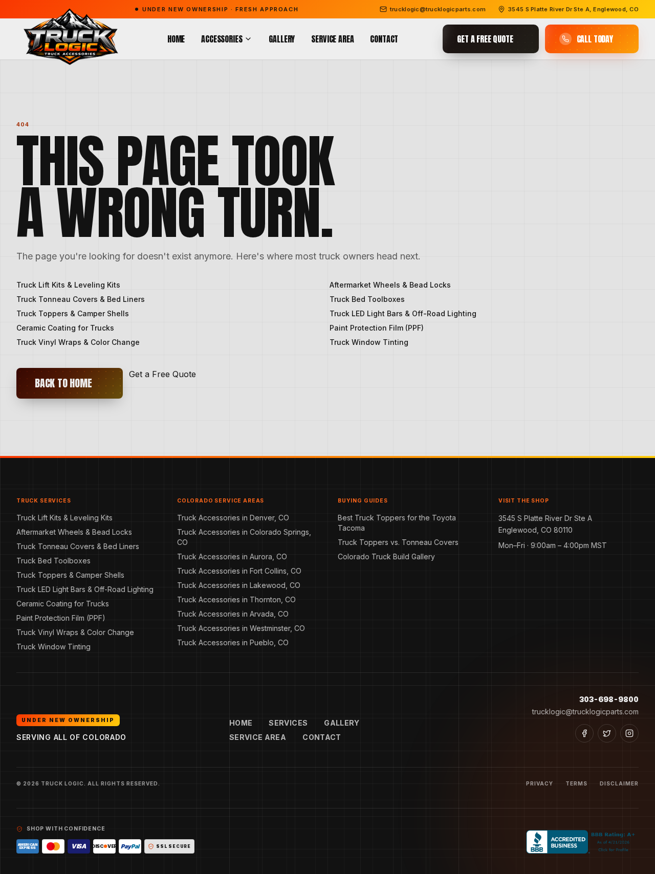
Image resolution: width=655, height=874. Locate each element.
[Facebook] (584, 733)
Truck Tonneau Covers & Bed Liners (80, 299)
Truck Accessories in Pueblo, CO (233, 642)
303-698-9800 (609, 699)
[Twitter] (607, 733)
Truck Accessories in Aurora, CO (232, 556)
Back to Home (63, 383)
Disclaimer (619, 783)
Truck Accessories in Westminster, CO (241, 628)
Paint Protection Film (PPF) (377, 327)
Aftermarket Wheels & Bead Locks (390, 284)
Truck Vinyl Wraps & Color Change (78, 342)
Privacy (539, 783)
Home (176, 39)
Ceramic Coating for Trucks (65, 327)
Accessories (221, 39)
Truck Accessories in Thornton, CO (236, 599)
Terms (576, 783)
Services (288, 722)
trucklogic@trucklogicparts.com (585, 711)
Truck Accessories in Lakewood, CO (238, 585)
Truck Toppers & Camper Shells (72, 313)
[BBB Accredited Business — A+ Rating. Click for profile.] (582, 842)
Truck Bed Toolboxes (367, 299)
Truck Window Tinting (369, 342)
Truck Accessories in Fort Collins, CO (239, 570)
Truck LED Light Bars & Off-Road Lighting (403, 313)
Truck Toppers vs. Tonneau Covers (398, 542)
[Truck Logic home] (69, 39)
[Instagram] (629, 733)
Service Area (332, 39)
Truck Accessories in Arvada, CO (233, 613)
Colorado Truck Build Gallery (386, 556)
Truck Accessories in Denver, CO (233, 517)
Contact (384, 39)
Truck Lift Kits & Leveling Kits (68, 284)
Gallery (282, 39)
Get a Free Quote (162, 374)
